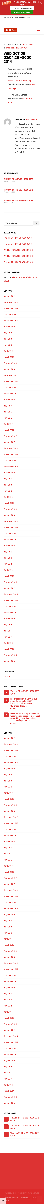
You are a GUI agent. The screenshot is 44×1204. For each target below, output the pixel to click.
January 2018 (9, 369)
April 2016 (8, 497)
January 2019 (9, 296)
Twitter (10, 48)
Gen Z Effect (29, 44)
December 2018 (11, 302)
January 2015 (9, 588)
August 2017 (9, 399)
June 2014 (8, 631)
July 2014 (8, 624)
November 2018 (11, 308)
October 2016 (10, 460)
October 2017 (10, 387)
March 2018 (9, 357)
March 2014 (9, 649)
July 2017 (8, 406)
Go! (36, 223)
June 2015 (8, 558)
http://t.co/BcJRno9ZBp (19, 80)
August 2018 (9, 326)
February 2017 (10, 436)
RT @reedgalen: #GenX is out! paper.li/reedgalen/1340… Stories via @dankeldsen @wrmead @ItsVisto (23, 702)
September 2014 (11, 612)
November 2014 (11, 600)
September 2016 (11, 466)
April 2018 (8, 351)
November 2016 (11, 454)
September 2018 (11, 320)
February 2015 (10, 582)
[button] (22, 7)
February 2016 (10, 509)
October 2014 (10, 606)
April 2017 (8, 424)
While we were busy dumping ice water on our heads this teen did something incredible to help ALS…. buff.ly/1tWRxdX (25, 717)
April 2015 (8, 570)
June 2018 (8, 339)
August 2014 (9, 618)
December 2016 (11, 448)
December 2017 (11, 375)
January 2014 (10, 661)
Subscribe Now (22, 12)
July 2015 (8, 552)
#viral (33, 84)
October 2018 (10, 314)
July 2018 (8, 333)
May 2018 (8, 345)
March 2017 (9, 430)
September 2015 (11, 539)
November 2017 (11, 381)
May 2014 (8, 637)
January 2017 (9, 442)
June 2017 (8, 412)
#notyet (13, 88)
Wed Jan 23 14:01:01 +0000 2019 (18, 200)
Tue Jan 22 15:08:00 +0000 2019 (18, 262)
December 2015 (11, 521)
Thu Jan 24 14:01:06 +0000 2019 (18, 179)
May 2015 (8, 564)
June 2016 (8, 485)
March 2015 (9, 576)
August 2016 (9, 472)
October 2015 (10, 533)
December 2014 (11, 594)
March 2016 (9, 503)
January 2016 (9, 515)
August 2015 (9, 545)
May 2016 (8, 491)
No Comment (22, 48)
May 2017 (8, 418)
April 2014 (8, 643)
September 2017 (11, 393)
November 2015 (11, 527)
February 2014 (10, 655)
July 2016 (8, 478)
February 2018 (10, 363)
